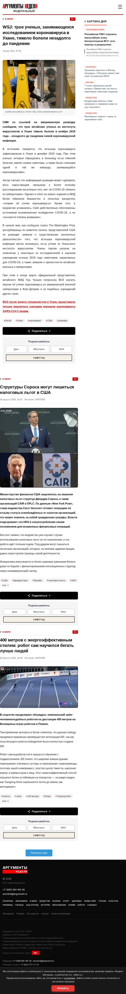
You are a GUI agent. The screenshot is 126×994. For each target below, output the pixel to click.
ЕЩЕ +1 (5, 585)
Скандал (92, 905)
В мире (9, 19)
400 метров (32, 796)
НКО (73, 580)
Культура (113, 901)
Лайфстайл (90, 901)
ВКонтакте (38, 349)
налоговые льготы (56, 580)
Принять (63, 988)
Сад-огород (32, 905)
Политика (8, 901)
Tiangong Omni (63, 796)
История (45, 905)
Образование (59, 905)
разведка (62, 320)
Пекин (47, 796)
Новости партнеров (60, 913)
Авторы (45, 913)
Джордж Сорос (20, 580)
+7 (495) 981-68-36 (14, 889)
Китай (7, 320)
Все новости (33, 913)
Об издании (8, 913)
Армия (71, 905)
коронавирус (34, 320)
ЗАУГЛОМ (40, 399)
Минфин (37, 580)
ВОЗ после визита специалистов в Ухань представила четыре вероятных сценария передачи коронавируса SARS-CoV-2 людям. (39, 307)
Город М (19, 905)
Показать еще (39, 852)
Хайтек (81, 905)
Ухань (19, 320)
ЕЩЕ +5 (5, 801)
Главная (20, 913)
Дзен (16, 349)
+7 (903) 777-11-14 (30, 964)
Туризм (102, 901)
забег (18, 796)
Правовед (8, 905)
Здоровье (77, 901)
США (49, 320)
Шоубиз (56, 901)
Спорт (66, 901)
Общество (44, 901)
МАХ (61, 349)
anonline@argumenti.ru (15, 893)
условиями (69, 978)
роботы (5, 796)
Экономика (21, 901)
